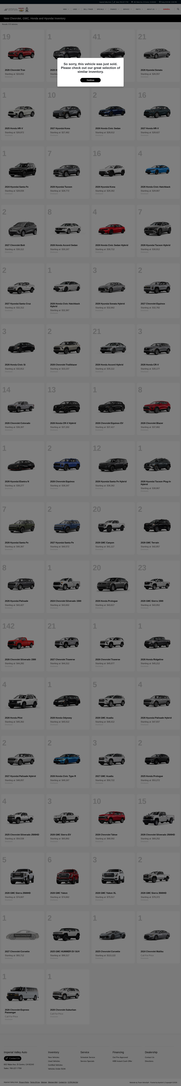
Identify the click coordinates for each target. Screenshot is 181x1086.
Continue (90, 80)
